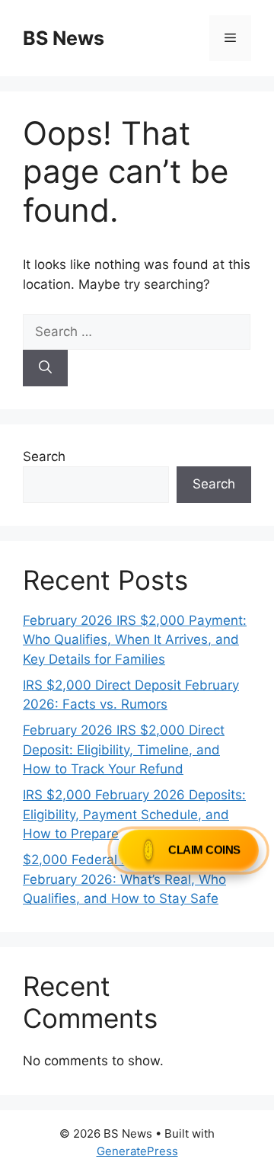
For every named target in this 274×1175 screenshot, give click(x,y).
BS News (63, 38)
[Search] (45, 368)
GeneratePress (137, 1151)
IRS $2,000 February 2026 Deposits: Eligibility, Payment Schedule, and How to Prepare (134, 814)
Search (44, 456)
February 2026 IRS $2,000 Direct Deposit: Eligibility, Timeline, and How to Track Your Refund (124, 749)
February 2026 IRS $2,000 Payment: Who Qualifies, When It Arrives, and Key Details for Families (135, 640)
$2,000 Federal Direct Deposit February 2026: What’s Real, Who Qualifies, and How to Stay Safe (124, 879)
